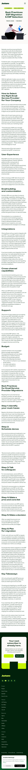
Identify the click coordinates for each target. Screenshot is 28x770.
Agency (3, 715)
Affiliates (3, 725)
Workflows (3, 707)
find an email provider (18, 122)
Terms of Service (11, 752)
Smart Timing (4, 691)
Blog (2, 718)
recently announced (12, 49)
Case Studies (4, 720)
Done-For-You (4, 696)
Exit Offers (3, 704)
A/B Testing (3, 702)
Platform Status (4, 744)
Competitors (4, 741)
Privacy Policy (4, 752)
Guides (2, 723)
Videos (2, 728)
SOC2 (2, 739)
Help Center (4, 746)
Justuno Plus (7, 617)
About (2, 734)
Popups (3, 688)
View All (3, 709)
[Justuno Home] (5, 676)
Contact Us (3, 736)
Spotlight (3, 693)
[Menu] (25, 3)
